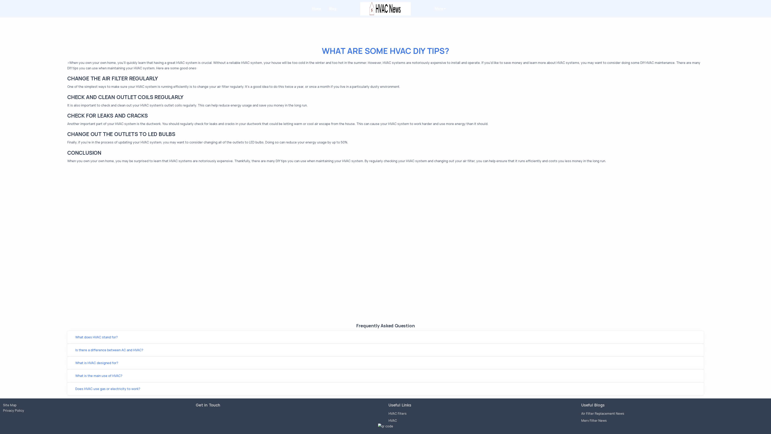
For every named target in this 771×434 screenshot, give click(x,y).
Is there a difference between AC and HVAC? (109, 350)
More (439, 8)
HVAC (393, 420)
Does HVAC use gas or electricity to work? (107, 389)
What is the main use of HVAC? (98, 376)
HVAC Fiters (398, 413)
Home (316, 8)
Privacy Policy (13, 410)
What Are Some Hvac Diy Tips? (385, 50)
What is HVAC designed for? (96, 363)
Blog (332, 8)
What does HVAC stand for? (96, 337)
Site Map (9, 405)
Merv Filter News (594, 420)
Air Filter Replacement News (602, 413)
